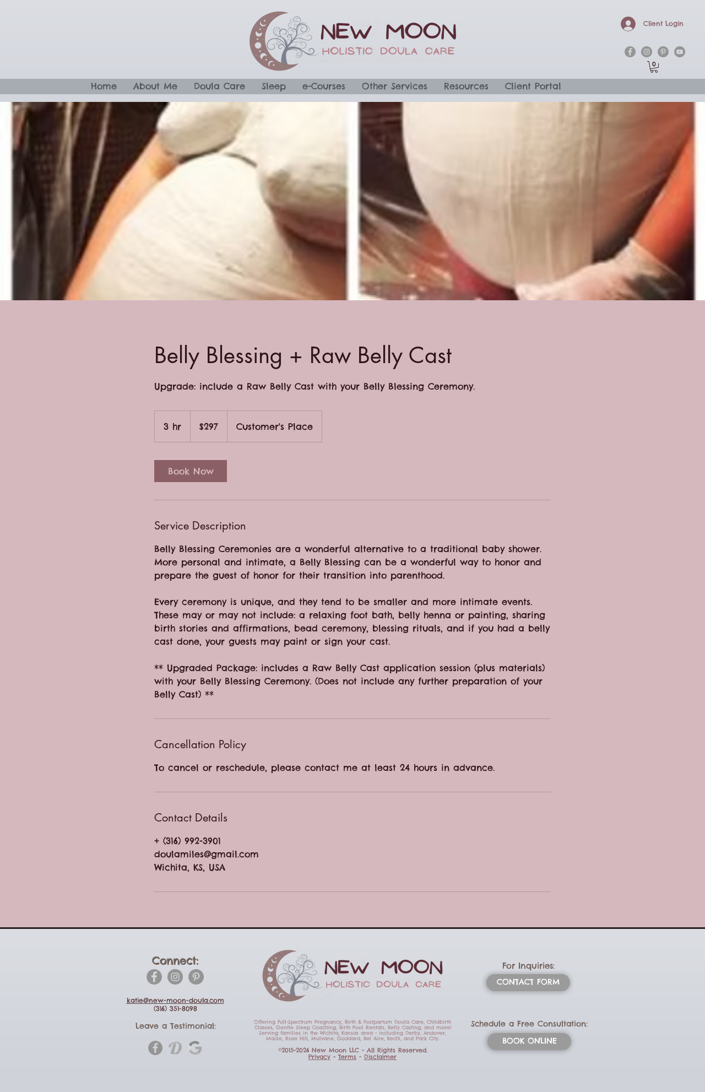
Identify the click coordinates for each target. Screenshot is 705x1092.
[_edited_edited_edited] (195, 1048)
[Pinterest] (196, 977)
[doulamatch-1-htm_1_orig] (175, 1048)
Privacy (319, 1057)
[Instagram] (175, 977)
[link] (190, 471)
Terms (347, 1057)
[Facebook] (154, 977)
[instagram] (646, 51)
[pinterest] (663, 51)
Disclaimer (380, 1057)
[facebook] (630, 51)
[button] (654, 67)
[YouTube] (679, 51)
